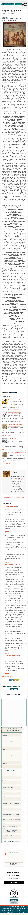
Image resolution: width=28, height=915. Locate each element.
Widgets (10, 908)
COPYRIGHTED (14, 900)
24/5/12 (7, 653)
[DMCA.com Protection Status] (6, 392)
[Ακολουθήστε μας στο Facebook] (10, 680)
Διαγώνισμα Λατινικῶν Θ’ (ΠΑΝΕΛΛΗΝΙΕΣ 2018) (11, 809)
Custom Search (16, 908)
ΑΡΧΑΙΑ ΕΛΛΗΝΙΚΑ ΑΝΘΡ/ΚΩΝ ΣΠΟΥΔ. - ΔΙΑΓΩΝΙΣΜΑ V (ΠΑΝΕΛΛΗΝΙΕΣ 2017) (11, 788)
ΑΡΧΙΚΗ (4, 686)
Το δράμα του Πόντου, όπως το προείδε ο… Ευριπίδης (11, 11)
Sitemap (5, 908)
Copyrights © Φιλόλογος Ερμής (14, 864)
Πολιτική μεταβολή (12, 438)
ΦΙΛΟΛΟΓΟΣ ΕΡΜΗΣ (18, 906)
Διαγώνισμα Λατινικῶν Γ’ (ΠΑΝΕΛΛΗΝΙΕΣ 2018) (11, 804)
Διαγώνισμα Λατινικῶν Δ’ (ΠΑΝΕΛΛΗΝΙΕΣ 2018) (11, 783)
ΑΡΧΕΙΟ (17, 686)
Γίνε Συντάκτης (20, 912)
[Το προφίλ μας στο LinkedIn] (12, 680)
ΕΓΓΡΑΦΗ (14, 882)
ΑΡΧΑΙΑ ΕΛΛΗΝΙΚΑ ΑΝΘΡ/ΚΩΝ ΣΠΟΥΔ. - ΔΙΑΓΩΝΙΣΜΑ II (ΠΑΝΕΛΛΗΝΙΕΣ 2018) (11, 793)
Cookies (23, 908)
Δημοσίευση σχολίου (7, 676)
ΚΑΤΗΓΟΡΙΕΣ (10, 686)
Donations (4, 910)
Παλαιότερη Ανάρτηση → (21, 497)
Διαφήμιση (13, 912)
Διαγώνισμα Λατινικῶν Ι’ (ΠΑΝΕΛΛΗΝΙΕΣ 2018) (11, 777)
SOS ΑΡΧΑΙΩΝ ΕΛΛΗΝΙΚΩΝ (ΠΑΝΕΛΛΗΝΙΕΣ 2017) (11, 799)
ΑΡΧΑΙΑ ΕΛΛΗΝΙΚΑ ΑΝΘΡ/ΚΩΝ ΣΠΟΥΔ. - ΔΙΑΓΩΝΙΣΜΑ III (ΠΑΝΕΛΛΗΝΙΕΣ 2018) (11, 831)
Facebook (12, 392)
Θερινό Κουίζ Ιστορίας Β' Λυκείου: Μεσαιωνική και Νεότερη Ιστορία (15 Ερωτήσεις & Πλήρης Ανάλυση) (11, 837)
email (20, 491)
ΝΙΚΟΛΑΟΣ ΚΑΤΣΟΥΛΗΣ (11, 564)
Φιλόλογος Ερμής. (20, 480)
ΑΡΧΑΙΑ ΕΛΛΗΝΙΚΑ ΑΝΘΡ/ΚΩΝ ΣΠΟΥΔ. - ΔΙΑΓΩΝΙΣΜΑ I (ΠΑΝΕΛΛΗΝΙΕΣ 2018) (11, 825)
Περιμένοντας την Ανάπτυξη (14, 412)
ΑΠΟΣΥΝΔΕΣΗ (14, 689)
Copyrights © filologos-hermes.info (12, 766)
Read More (16, 409)
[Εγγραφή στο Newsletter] (15, 680)
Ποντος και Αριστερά (10, 506)
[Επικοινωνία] (18, 680)
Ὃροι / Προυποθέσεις (13, 910)
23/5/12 (7, 531)
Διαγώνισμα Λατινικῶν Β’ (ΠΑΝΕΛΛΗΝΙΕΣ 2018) (11, 815)
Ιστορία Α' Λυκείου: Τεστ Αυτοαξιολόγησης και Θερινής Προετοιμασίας (11, 820)
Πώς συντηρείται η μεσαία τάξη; (15, 399)
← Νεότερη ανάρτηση (6, 497)
